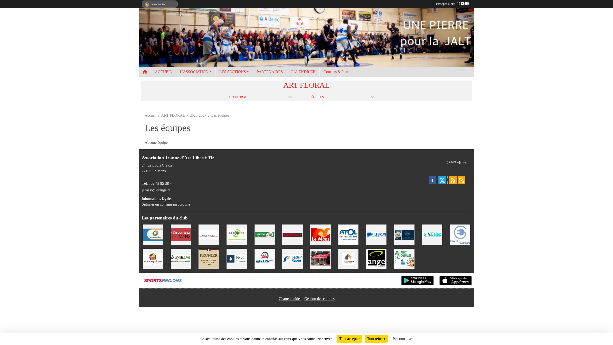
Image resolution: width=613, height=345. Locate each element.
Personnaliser (403, 339)
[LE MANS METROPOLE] (181, 234)
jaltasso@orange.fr (156, 190)
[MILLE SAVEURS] (320, 258)
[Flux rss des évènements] (461, 180)
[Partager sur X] (442, 180)
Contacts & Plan (336, 72)
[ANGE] (376, 258)
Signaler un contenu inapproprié (166, 204)
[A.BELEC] (432, 234)
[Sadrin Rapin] (292, 258)
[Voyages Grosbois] (292, 234)
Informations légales (157, 198)
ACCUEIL (163, 72)
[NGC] (237, 258)
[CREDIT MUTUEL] (209, 234)
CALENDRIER (303, 72)
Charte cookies (290, 299)
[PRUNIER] (209, 258)
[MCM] (237, 234)
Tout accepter (349, 339)
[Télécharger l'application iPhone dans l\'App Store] (455, 280)
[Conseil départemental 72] (265, 234)
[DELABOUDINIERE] (153, 234)
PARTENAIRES (270, 72)
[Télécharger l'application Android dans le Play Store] (417, 280)
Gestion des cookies (319, 299)
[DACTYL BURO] (265, 258)
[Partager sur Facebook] (432, 180)
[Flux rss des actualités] (453, 180)
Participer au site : (446, 4)
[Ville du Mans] (320, 234)
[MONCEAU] (404, 234)
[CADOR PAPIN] (348, 258)
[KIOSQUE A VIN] (153, 258)
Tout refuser (376, 339)
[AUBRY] (404, 258)
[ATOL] (348, 234)
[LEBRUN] (376, 234)
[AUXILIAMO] (181, 258)
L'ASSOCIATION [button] (194, 72)
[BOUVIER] (460, 234)
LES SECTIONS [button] (232, 72)
